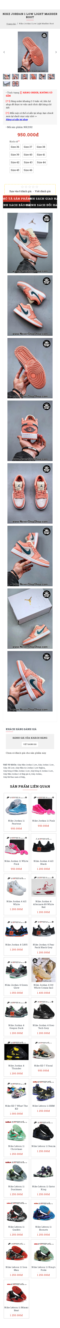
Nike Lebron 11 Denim (43, 1146)
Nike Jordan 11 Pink (43, 820)
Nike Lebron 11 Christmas (16, 1147)
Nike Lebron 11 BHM (43, 1105)
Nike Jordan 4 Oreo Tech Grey (43, 1027)
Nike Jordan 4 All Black (43, 862)
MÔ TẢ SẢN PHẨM (16, 198)
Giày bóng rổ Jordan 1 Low (42, 771)
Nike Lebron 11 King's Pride (43, 1268)
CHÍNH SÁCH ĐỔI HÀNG (43, 205)
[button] (4, 52)
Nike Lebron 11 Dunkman (16, 1188)
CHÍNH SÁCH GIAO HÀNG (43, 198)
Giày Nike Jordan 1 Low (27, 765)
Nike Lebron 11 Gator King (43, 1188)
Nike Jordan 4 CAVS (16, 944)
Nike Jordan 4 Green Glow (16, 986)
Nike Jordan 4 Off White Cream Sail (43, 986)
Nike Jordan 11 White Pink (16, 862)
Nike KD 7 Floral (43, 1065)
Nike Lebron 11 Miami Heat (16, 1309)
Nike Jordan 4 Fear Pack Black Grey (43, 946)
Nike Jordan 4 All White (16, 903)
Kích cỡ (13, 141)
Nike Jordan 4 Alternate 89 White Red (43, 904)
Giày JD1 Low (9, 768)
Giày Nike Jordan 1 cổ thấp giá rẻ (16, 774)
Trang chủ (11, 24)
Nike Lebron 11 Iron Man (16, 1268)
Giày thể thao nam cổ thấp (14, 777)
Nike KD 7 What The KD (16, 1107)
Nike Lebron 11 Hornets (43, 1228)
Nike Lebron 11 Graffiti (16, 1228)
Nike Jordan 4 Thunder (16, 1067)
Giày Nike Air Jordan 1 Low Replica (30, 768)
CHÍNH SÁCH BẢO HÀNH (16, 205)
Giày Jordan (36, 774)
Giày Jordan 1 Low (46, 765)
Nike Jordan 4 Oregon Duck (16, 1027)
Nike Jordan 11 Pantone (16, 822)
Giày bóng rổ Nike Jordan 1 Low (16, 771)
